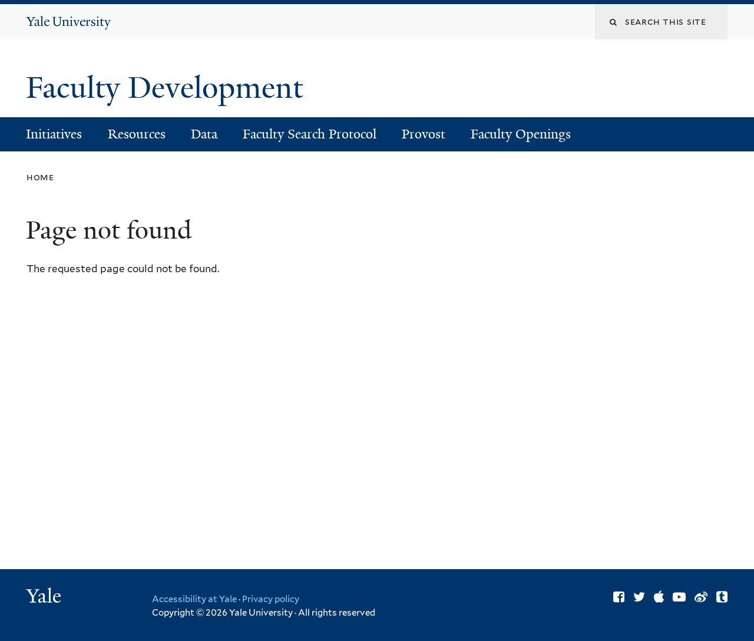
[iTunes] (659, 596)
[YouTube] (679, 596)
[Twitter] (639, 596)
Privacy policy (270, 599)
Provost (423, 134)
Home (40, 177)
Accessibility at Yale (194, 599)
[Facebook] (618, 596)
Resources (137, 134)
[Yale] (45, 597)
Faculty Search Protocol (309, 134)
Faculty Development (168, 87)
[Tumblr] (721, 596)
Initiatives (54, 134)
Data (204, 134)
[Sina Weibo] (701, 596)
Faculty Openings (521, 134)
